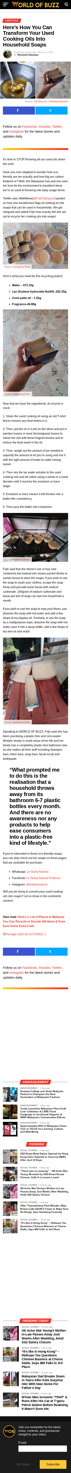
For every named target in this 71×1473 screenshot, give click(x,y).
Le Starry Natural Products (43, 878)
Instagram (16, 131)
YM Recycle (40, 101)
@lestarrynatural (37, 884)
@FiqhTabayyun (44, 198)
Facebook (29, 126)
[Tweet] (52, 111)
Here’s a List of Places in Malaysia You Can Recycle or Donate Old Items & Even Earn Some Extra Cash (34, 921)
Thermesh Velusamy (27, 55)
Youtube (44, 126)
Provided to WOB (21, 267)
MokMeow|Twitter (59, 101)
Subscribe (53, 1464)
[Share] (19, 111)
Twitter (57, 126)
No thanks (23, 1464)
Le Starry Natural (37, 871)
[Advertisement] (35, 1038)
